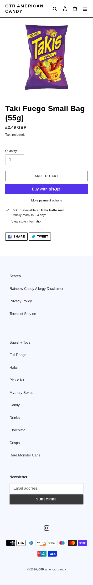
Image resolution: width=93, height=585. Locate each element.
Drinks (15, 418)
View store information (26, 221)
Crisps (15, 443)
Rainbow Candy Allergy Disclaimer (36, 289)
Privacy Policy (21, 301)
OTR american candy (24, 9)
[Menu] (85, 9)
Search (15, 276)
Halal (13, 367)
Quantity (11, 151)
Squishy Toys (20, 342)
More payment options (46, 200)
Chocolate (17, 430)
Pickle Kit (17, 380)
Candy (15, 405)
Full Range (18, 355)
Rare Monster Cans (25, 455)
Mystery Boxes (21, 392)
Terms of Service (23, 314)
